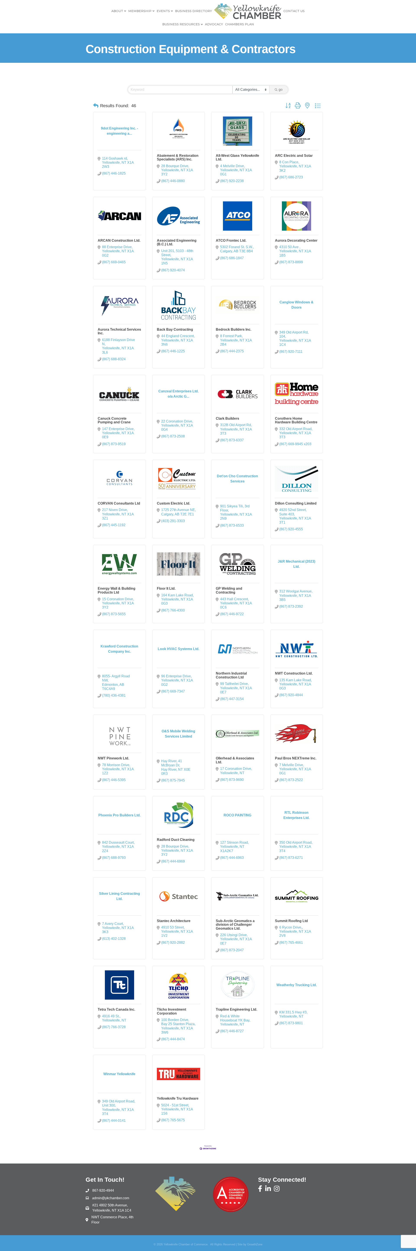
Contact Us (294, 11)
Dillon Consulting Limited (296, 503)
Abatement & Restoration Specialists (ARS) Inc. (177, 157)
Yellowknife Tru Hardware (177, 1098)
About (117, 11)
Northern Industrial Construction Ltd (231, 675)
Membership (139, 11)
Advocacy (214, 24)
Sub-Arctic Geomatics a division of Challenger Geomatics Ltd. (235, 924)
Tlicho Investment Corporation (171, 1011)
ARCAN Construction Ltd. (119, 240)
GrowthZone (254, 1244)
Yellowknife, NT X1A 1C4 (111, 1207)
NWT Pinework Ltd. (113, 758)
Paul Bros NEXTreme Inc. (295, 758)
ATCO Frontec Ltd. (231, 240)
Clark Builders (227, 418)
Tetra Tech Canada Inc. (116, 1009)
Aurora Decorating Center (296, 240)
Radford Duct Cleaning (176, 840)
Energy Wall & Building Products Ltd (116, 590)
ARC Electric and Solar (294, 155)
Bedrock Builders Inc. (233, 329)
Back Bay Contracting (175, 329)
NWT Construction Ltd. (294, 673)
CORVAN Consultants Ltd (119, 503)
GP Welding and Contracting (229, 590)
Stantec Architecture (173, 921)
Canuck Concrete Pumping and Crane (114, 420)
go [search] (281, 89)
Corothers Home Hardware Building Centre (296, 420)
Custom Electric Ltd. (173, 503)
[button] (95, 106)
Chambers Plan (239, 24)
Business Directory (193, 11)
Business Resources (181, 24)
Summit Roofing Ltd (291, 921)
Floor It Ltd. (166, 588)
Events (163, 11)
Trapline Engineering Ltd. (236, 1009)
